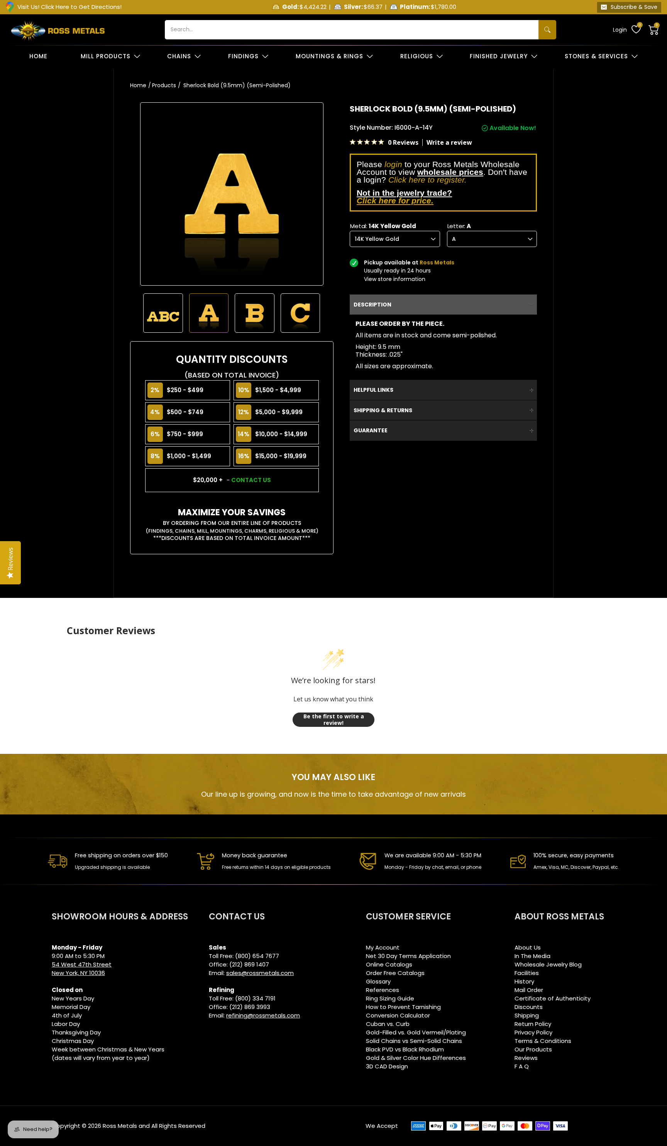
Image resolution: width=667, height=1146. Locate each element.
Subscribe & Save (634, 7)
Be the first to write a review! (333, 720)
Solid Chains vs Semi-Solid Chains (414, 1041)
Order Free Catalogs (395, 973)
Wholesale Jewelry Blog (548, 964)
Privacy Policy (533, 1032)
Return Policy (533, 1024)
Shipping (527, 1015)
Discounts (529, 1007)
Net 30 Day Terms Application (408, 956)
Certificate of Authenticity (553, 998)
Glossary (378, 981)
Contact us (251, 480)
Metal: (383, 226)
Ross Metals (120, 1126)
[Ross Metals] (58, 29)
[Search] (547, 29)
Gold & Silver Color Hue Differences (416, 1058)
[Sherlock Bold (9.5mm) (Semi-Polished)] (163, 313)
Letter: (459, 226)
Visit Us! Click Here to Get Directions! (69, 7)
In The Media (532, 956)
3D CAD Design (387, 1066)
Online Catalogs (389, 964)
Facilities (527, 973)
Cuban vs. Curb (388, 1024)
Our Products (533, 1049)
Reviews (526, 1058)
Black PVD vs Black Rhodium (405, 1049)
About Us (528, 947)
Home (138, 85)
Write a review (449, 142)
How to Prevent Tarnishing (403, 1007)
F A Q (522, 1066)
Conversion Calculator (398, 1015)
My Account (383, 947)
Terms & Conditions (543, 1041)
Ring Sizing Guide (390, 998)
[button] (653, 29)
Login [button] (620, 30)
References (382, 990)
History (524, 981)
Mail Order (529, 990)
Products (164, 85)
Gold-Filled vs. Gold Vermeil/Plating (416, 1032)
